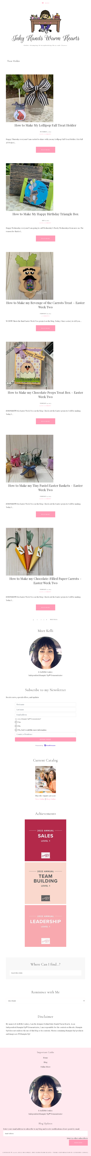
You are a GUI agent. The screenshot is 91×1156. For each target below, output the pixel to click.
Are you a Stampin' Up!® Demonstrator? (28, 719)
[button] (16, 722)
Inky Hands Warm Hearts (45, 26)
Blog (45, 1062)
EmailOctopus (50, 745)
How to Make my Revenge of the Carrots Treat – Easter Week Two (45, 305)
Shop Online (51, 799)
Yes (19, 722)
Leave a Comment (45, 134)
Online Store (46, 1067)
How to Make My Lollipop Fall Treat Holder (45, 125)
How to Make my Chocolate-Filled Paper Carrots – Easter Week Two (45, 581)
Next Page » (54, 619)
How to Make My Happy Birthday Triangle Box (46, 214)
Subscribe (78, 1142)
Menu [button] (47, 3)
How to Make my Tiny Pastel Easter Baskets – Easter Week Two (45, 487)
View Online (40, 799)
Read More (45, 150)
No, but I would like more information (32, 730)
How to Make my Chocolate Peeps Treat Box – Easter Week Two (45, 394)
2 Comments (45, 316)
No (19, 726)
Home (45, 1058)
